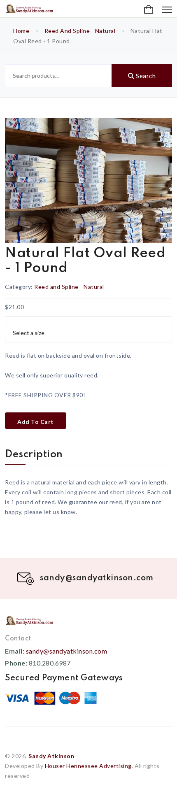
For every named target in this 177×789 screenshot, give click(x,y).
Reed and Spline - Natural (80, 30)
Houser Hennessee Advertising (88, 765)
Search (145, 75)
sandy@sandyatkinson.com (66, 651)
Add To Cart (35, 421)
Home (21, 30)
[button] (148, 10)
